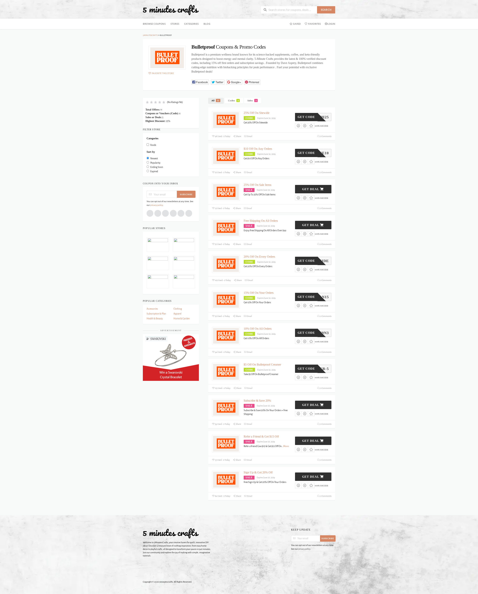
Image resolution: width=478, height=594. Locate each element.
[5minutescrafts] (171, 9)
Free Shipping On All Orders (261, 220)
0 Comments (325, 136)
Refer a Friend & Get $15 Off (261, 436)
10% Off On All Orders (257, 328)
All (215, 100)
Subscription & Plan (156, 313)
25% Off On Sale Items (257, 184)
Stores (174, 23)
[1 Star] (147, 102)
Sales (252, 100)
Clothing (177, 309)
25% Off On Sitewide (256, 112)
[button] (200, 82)
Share (238, 136)
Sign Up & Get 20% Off (258, 472)
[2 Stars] (151, 102)
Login (331, 23)
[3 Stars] (155, 102)
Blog (207, 23)
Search (326, 9)
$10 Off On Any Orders (258, 148)
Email (249, 136)
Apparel (177, 313)
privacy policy (156, 205)
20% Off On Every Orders (259, 256)
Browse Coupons (154, 23)
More (286, 446)
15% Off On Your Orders (259, 292)
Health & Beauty (155, 318)
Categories (191, 23)
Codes (233, 100)
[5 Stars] (164, 102)
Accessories (152, 309)
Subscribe (186, 194)
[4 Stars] (160, 102)
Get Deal (311, 189)
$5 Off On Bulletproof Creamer (262, 364)
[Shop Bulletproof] (167, 58)
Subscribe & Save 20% (257, 400)
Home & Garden (181, 318)
